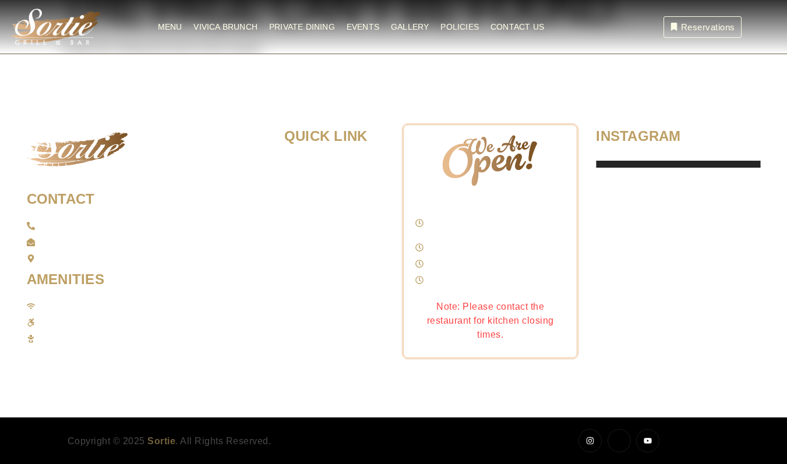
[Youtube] (647, 440)
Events (363, 26)
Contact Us (517, 26)
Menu (170, 26)
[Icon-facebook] (619, 440)
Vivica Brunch (225, 26)
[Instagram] (590, 440)
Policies (459, 26)
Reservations (708, 27)
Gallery (410, 26)
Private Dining (302, 26)
